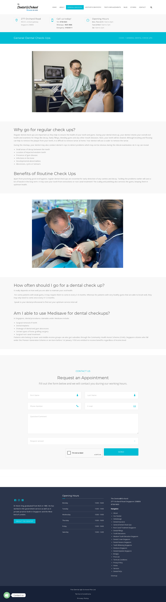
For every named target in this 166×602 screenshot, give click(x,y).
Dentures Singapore (120, 548)
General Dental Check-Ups (122, 525)
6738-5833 (63, 22)
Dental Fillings (118, 531)
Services (116, 568)
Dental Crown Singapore (121, 539)
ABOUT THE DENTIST (24, 521)
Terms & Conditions (120, 560)
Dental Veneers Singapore (122, 542)
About (62, 7)
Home (54, 7)
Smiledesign (117, 519)
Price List (116, 557)
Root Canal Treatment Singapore (124, 528)
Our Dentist (117, 516)
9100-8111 (69, 28)
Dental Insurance (119, 522)
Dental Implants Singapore (122, 551)
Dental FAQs (117, 571)
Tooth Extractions (119, 533)
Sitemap (114, 576)
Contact (142, 7)
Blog (126, 7)
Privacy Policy (118, 563)
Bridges (116, 554)
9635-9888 (68, 25)
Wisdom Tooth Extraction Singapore (125, 536)
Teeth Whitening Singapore (122, 545)
